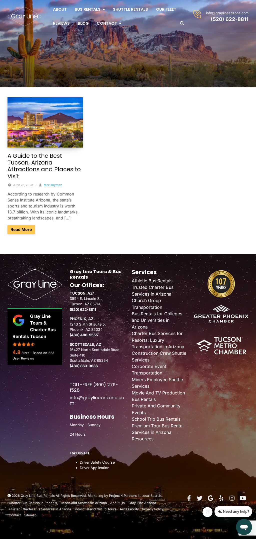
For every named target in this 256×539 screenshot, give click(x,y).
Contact (107, 23)
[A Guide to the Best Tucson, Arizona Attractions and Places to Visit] (45, 122)
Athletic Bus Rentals (152, 280)
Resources (143, 438)
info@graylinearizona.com (227, 13)
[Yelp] (221, 498)
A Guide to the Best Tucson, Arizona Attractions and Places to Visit (44, 166)
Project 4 (116, 496)
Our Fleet (166, 9)
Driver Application (95, 468)
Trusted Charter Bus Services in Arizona (40, 509)
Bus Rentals (87, 9)
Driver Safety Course (97, 462)
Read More (22, 229)
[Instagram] (232, 498)
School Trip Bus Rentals (156, 419)
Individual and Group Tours (95, 509)
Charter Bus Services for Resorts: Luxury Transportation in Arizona (158, 340)
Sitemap (30, 515)
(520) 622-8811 (229, 19)
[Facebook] (189, 498)
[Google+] (211, 498)
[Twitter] (200, 498)
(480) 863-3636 (84, 366)
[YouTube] (243, 498)
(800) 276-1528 (94, 387)
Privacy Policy (152, 509)
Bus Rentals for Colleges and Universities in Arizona (157, 320)
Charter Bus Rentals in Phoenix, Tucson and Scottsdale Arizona (58, 503)
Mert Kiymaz (53, 185)
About (60, 9)
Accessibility (129, 509)
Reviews (61, 23)
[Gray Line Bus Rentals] (25, 16)
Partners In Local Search (142, 496)
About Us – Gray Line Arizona (133, 503)
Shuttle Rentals (130, 9)
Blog (83, 23)
